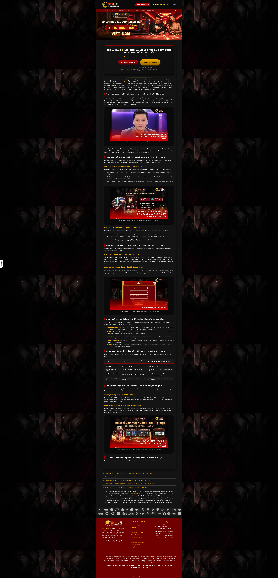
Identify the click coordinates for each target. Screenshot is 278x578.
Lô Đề (136, 11)
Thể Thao (122, 11)
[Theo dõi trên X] (106, 541)
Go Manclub (121, 80)
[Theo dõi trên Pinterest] (114, 541)
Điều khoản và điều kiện (137, 542)
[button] (1, 264)
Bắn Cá (142, 11)
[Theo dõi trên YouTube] (116, 541)
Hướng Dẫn (151, 11)
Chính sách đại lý (135, 544)
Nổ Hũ (130, 11)
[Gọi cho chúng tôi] (111, 541)
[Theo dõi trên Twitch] (121, 541)
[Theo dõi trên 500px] (118, 541)
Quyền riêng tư (135, 539)
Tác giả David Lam (136, 547)
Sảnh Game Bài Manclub (114, 327)
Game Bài (113, 11)
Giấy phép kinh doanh (137, 532)
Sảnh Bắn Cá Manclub (113, 344)
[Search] (175, 10)
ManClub (122, 81)
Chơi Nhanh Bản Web (128, 62)
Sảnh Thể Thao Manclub (114, 331)
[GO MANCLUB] (110, 4)
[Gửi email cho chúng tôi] (109, 541)
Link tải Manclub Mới (150, 62)
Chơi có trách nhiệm (136, 537)
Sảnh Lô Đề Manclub (113, 340)
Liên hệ (133, 530)
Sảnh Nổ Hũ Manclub (113, 336)
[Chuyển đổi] (103, 473)
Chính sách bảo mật (136, 535)
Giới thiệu (133, 527)
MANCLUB (105, 11)
